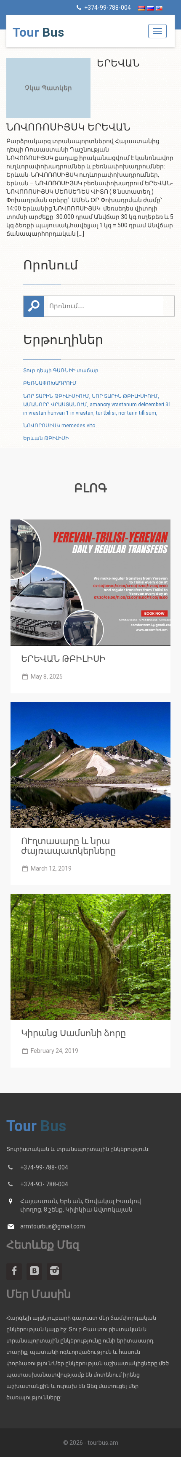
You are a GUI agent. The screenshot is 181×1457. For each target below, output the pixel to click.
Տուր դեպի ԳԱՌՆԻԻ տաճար (60, 370)
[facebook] (14, 1271)
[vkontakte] (34, 1271)
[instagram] (54, 1271)
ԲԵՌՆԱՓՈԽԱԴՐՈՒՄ (50, 383)
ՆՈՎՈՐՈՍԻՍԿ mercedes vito (59, 426)
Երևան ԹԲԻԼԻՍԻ (46, 438)
